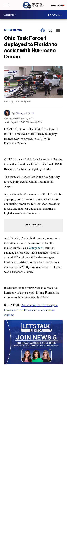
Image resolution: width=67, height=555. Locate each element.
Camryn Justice (25, 113)
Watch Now (57, 5)
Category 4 (36, 248)
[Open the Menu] (6, 5)
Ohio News (13, 30)
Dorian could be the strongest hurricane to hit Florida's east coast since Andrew (31, 310)
